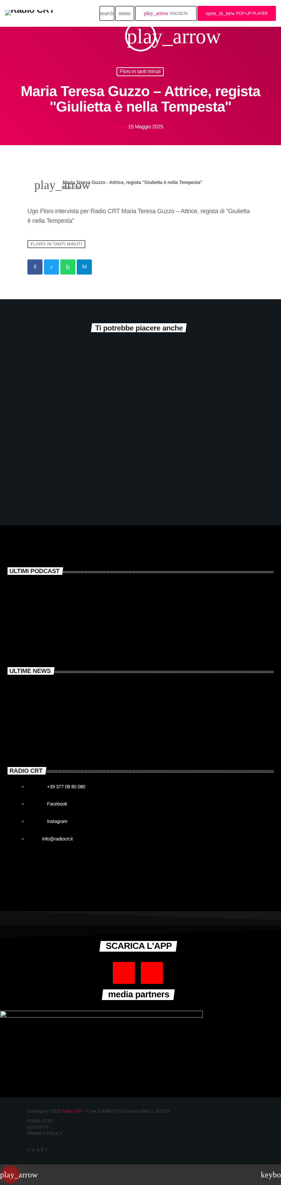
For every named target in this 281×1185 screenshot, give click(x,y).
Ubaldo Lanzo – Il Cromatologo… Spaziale (74, 460)
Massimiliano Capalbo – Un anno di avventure (106, 612)
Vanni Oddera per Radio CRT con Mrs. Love (103, 712)
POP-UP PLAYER (237, 13)
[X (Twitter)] (28, 1150)
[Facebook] (42, 1150)
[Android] (46, 1150)
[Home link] (29, 13)
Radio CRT (71, 1111)
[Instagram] (38, 1150)
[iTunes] (33, 1150)
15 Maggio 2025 (139, 127)
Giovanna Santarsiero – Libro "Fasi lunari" (101, 640)
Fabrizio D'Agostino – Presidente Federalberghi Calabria (192, 464)
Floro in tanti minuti (140, 71)
